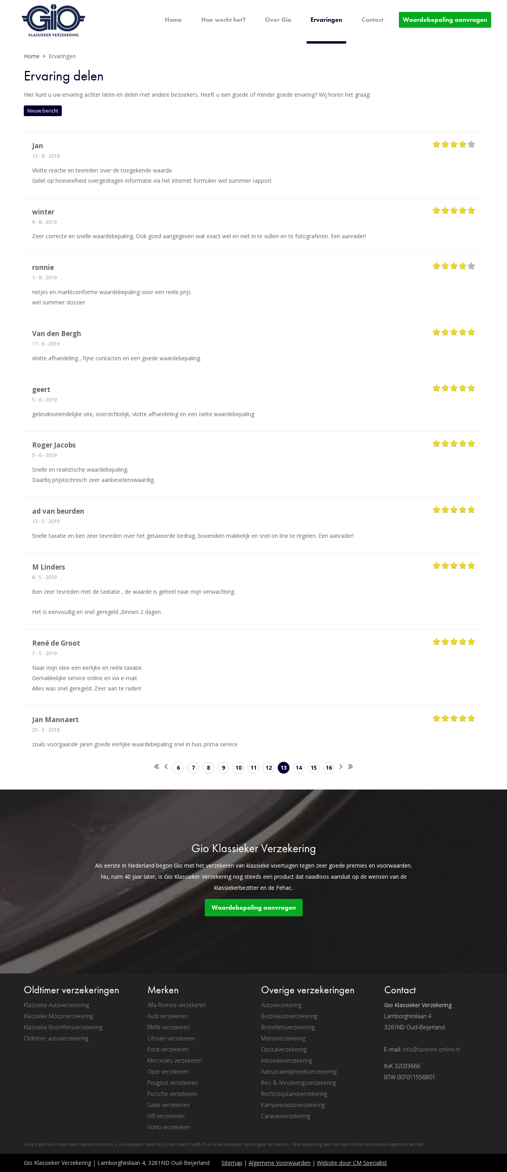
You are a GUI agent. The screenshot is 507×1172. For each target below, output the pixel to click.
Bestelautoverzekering (289, 1016)
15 (314, 767)
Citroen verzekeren (171, 1038)
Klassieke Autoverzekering (56, 1005)
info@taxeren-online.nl (431, 1049)
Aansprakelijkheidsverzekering (299, 1071)
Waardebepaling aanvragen (254, 907)
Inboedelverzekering (286, 1060)
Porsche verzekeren (172, 1093)
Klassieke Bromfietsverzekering (63, 1027)
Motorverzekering (283, 1038)
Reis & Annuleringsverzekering (298, 1082)
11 (253, 767)
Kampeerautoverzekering (293, 1105)
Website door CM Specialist (352, 1162)
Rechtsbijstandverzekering (294, 1093)
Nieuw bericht (42, 110)
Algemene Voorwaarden (280, 1162)
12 (268, 767)
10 (238, 767)
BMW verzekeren (168, 1027)
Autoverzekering (281, 1005)
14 (298, 767)
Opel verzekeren (168, 1071)
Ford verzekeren (168, 1049)
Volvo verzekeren (169, 1127)
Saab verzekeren (168, 1105)
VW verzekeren (166, 1116)
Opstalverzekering (284, 1049)
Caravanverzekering (285, 1116)
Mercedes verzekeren (174, 1060)
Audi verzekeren (167, 1016)
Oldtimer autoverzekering (56, 1038)
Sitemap (231, 1162)
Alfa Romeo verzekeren (176, 1005)
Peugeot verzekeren (172, 1082)
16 (329, 767)
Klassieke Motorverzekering (58, 1016)
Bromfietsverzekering (287, 1027)
